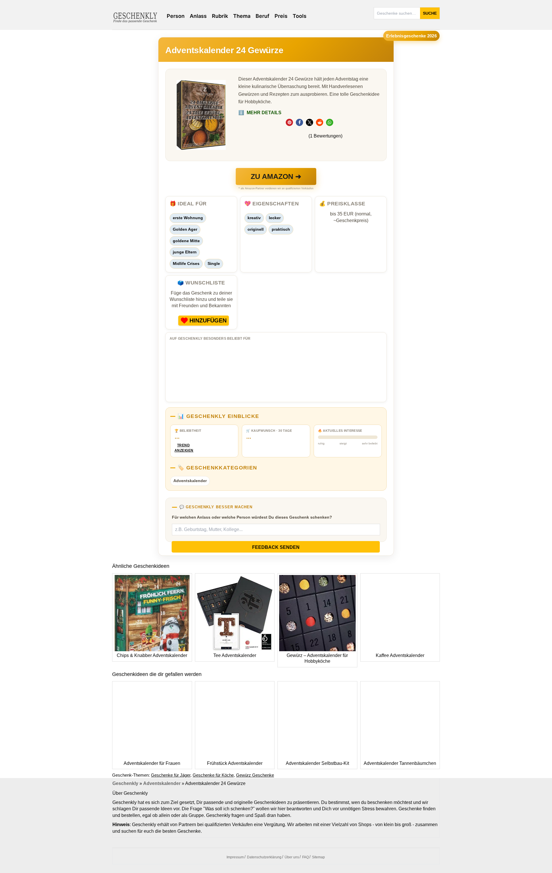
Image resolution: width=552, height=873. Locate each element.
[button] (289, 122)
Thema (241, 16)
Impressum (235, 857)
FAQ (305, 857)
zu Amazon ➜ (276, 176)
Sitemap (318, 857)
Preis (281, 16)
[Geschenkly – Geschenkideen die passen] (135, 17)
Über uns (292, 857)
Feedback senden (276, 547)
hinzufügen (208, 320)
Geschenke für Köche (213, 775)
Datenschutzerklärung (264, 857)
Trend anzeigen (183, 448)
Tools (299, 16)
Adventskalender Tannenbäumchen (400, 763)
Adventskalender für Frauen (152, 763)
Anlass (198, 16)
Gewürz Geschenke (255, 775)
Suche (430, 13)
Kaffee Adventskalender (400, 655)
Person (176, 16)
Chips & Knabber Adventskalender (152, 655)
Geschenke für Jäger (170, 775)
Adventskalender (190, 480)
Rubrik (220, 16)
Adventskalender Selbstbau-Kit (317, 763)
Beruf (262, 16)
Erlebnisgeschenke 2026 (411, 35)
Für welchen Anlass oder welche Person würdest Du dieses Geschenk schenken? (252, 517)
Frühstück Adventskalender (234, 763)
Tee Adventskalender (234, 655)
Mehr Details (259, 112)
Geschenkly (125, 783)
